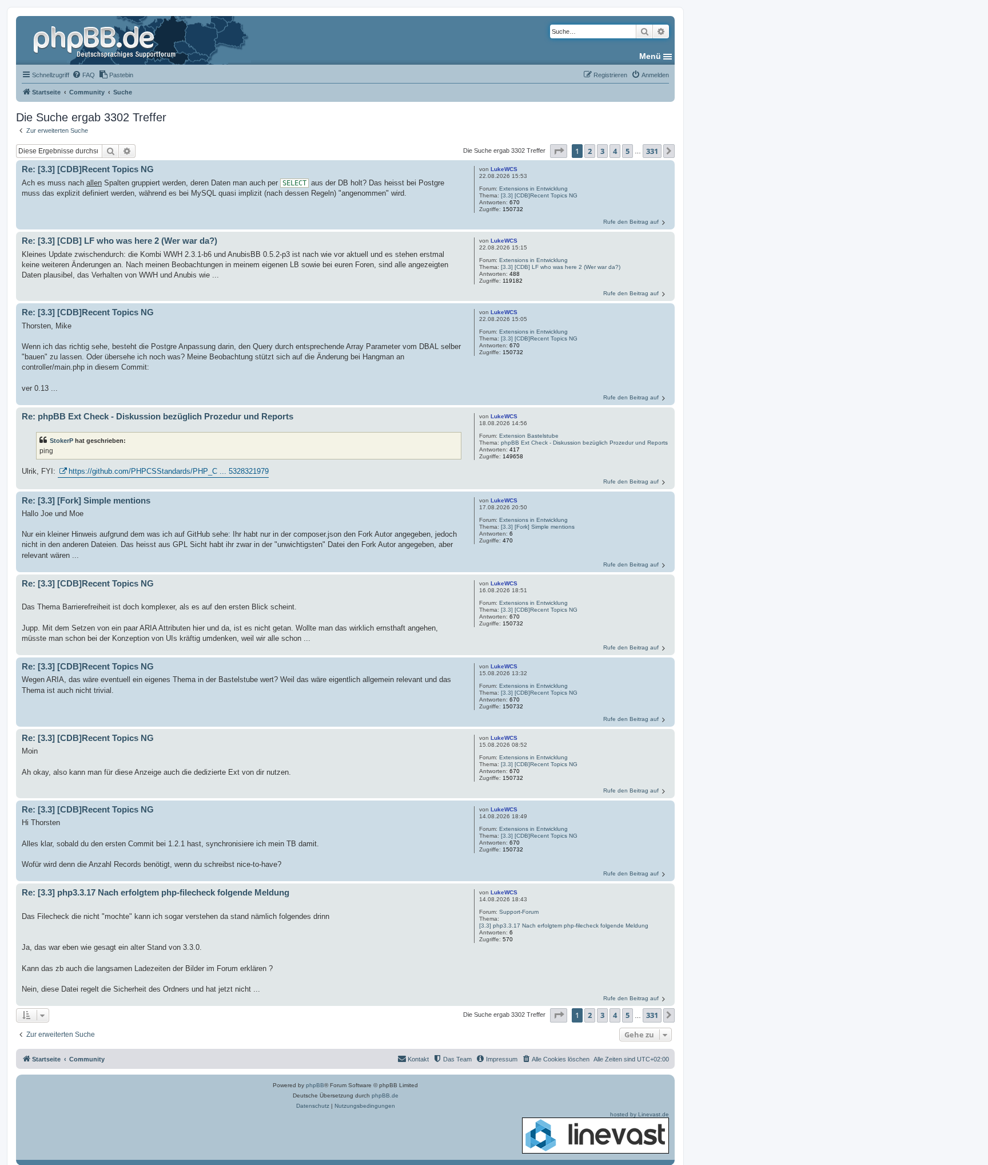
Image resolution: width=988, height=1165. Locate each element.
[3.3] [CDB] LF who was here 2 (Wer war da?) (560, 267)
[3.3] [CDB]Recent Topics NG (539, 195)
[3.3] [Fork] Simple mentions (538, 527)
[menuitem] (83, 75)
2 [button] (590, 151)
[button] (558, 151)
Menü (650, 56)
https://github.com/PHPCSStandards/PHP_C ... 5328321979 (169, 471)
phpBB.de (385, 1095)
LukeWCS (504, 169)
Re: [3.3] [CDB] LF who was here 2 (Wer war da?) (119, 240)
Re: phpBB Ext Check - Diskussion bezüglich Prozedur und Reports (157, 416)
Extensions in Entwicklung (533, 188)
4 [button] (615, 151)
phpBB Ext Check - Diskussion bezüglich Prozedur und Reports (584, 442)
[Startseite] (105, 40)
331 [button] (652, 151)
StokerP (61, 440)
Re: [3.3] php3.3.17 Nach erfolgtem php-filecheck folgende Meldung (155, 892)
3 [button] (602, 151)
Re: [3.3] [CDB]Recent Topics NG (88, 169)
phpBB (315, 1085)
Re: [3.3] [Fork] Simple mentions (86, 500)
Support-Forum (519, 912)
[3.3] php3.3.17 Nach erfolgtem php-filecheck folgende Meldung (563, 925)
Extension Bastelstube (529, 436)
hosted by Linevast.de (639, 1114)
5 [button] (628, 151)
